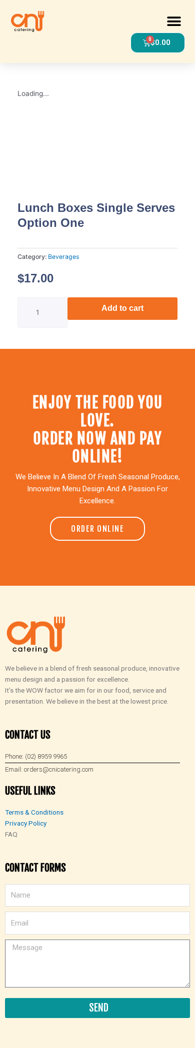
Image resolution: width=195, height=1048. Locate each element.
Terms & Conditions (34, 812)
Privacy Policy (25, 823)
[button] (173, 21)
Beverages (63, 256)
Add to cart (123, 308)
